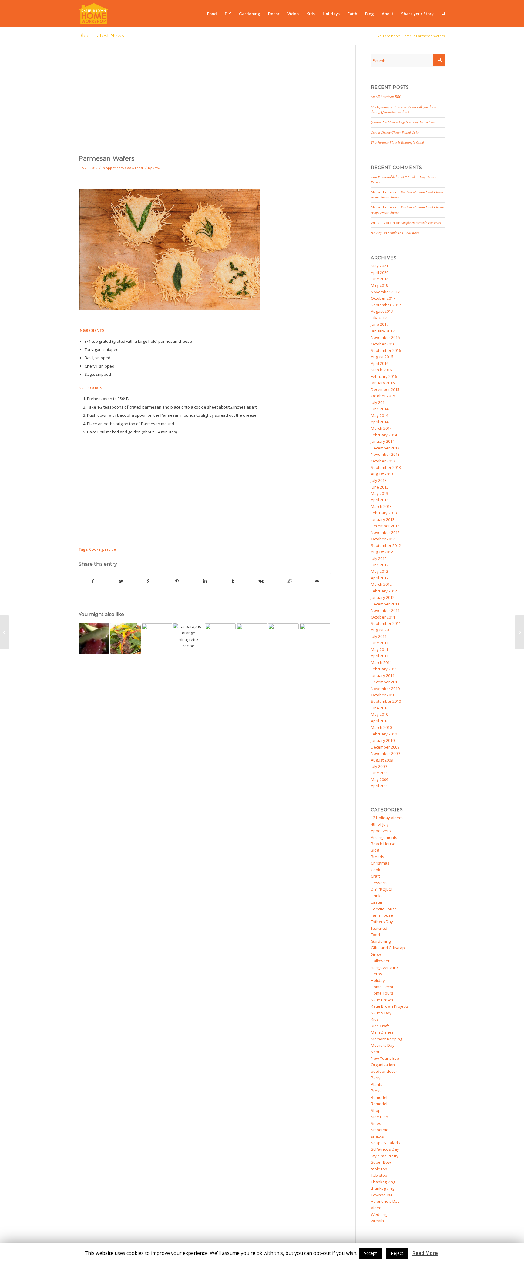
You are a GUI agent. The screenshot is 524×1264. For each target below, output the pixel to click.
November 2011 (385, 610)
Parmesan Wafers (106, 158)
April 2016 (379, 363)
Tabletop (379, 1175)
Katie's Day (381, 1013)
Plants (376, 1084)
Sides (376, 1123)
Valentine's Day (385, 1201)
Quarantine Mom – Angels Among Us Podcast (403, 122)
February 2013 (384, 512)
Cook (129, 168)
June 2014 (379, 409)
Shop (376, 1110)
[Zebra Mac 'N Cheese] (220, 638)
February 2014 (384, 435)
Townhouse (382, 1195)
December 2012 (385, 526)
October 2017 (383, 298)
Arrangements (384, 837)
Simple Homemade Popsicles (421, 222)
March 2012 (381, 584)
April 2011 (379, 656)
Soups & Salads (385, 1143)
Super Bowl (381, 1162)
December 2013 (385, 448)
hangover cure (384, 967)
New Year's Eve (385, 1058)
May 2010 (379, 714)
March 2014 (381, 428)
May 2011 (379, 649)
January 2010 (383, 740)
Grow (376, 954)
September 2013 (386, 467)
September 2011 (386, 623)
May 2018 (379, 285)
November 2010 (385, 688)
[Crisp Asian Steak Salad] (125, 638)
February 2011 (384, 669)
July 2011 (379, 636)
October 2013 (383, 461)
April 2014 (379, 422)
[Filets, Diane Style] (157, 638)
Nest (375, 1052)
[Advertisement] (212, 96)
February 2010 (384, 734)
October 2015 (383, 396)
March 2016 (381, 369)
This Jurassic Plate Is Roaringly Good (397, 142)
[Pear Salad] (252, 638)
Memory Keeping (386, 1039)
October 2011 (383, 617)
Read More (425, 1253)
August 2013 (382, 474)
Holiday (378, 980)
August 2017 (382, 311)
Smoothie (379, 1129)
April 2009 (379, 786)
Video (376, 1207)
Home (407, 36)
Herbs (376, 973)
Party (376, 1077)
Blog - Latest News (101, 35)
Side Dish (379, 1116)
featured (379, 928)
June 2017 (379, 324)
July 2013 (379, 480)
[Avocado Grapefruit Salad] (94, 638)
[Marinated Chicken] (315, 638)
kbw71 (158, 168)
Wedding (379, 1214)
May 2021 (379, 265)
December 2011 (385, 604)
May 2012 (379, 571)
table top (379, 1169)
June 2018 (379, 279)
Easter (377, 902)
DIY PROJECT (382, 889)
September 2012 (386, 545)
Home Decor (382, 986)
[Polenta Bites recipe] (4, 632)
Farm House (382, 915)
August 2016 (382, 356)
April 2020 (379, 272)
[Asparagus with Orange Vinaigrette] (188, 638)
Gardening (381, 941)
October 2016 (383, 344)
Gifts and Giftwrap (388, 947)
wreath (377, 1220)
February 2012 (384, 591)
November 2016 (385, 337)
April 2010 (379, 721)
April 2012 (379, 578)
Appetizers (114, 168)
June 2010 (379, 708)
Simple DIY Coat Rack (403, 232)
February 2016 (384, 376)
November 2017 (385, 292)
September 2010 (386, 701)
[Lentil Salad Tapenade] (519, 632)
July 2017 (379, 318)
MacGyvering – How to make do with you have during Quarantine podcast (403, 109)
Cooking (96, 549)
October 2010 (383, 695)
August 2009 (382, 760)
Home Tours (382, 993)
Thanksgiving (383, 1182)
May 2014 (379, 415)
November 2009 (385, 753)
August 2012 (382, 552)
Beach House (383, 843)
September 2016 (386, 350)
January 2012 (383, 597)
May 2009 (379, 779)
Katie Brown (382, 999)
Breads (377, 856)
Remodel (379, 1097)
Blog (375, 850)
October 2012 (383, 539)
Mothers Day (383, 1045)
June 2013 (379, 487)
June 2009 (379, 772)
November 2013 (385, 454)
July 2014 (379, 402)
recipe (110, 549)
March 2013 (381, 506)
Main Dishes (382, 1032)
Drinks (377, 896)
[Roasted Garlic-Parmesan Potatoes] (283, 638)
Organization (383, 1064)
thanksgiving (382, 1188)
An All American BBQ (386, 96)
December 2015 (385, 389)
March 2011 (381, 662)
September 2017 (386, 305)
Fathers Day (382, 921)
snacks (377, 1136)
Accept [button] (370, 1253)
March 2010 (381, 727)
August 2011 (382, 629)
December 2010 (385, 682)
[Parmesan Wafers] (169, 309)
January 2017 (383, 331)
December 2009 (385, 747)
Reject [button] (397, 1253)
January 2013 (383, 519)
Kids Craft (380, 1026)
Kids (375, 1019)
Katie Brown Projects (390, 1006)
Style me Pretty (384, 1156)
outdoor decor (384, 1071)
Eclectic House (384, 909)
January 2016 (383, 382)
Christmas (380, 863)
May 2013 (379, 493)
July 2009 (379, 766)
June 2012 (379, 565)
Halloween (381, 960)
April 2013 (379, 499)
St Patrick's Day (385, 1149)
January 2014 (383, 441)
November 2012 (385, 532)
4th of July (380, 824)
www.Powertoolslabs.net (387, 177)
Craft (375, 876)
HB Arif (376, 232)
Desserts (379, 882)
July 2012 (379, 558)
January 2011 (383, 675)
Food (139, 168)
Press (376, 1090)
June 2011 (379, 642)
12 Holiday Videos (387, 817)
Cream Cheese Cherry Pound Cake (395, 132)
